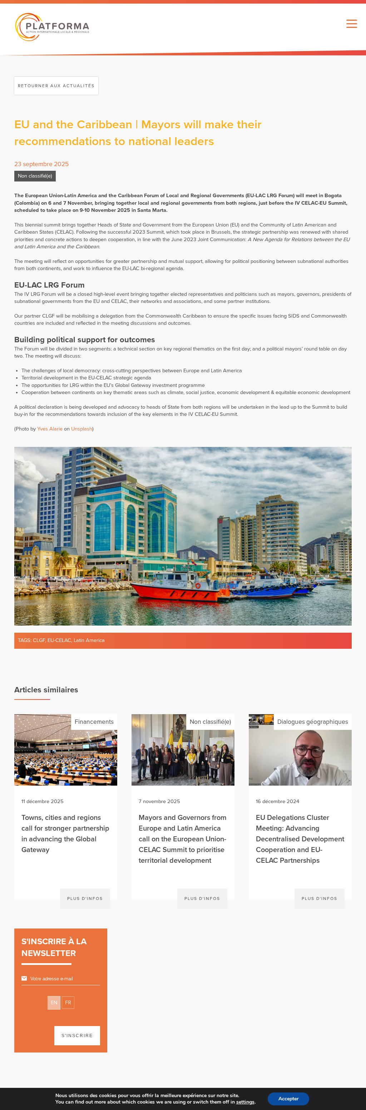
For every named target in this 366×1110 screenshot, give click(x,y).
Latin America (89, 640)
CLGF (39, 640)
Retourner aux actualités (56, 85)
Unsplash (81, 429)
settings (245, 1102)
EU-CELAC (59, 640)
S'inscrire (77, 1035)
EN (54, 1003)
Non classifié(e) (35, 176)
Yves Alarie (50, 429)
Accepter (288, 1098)
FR (68, 1003)
